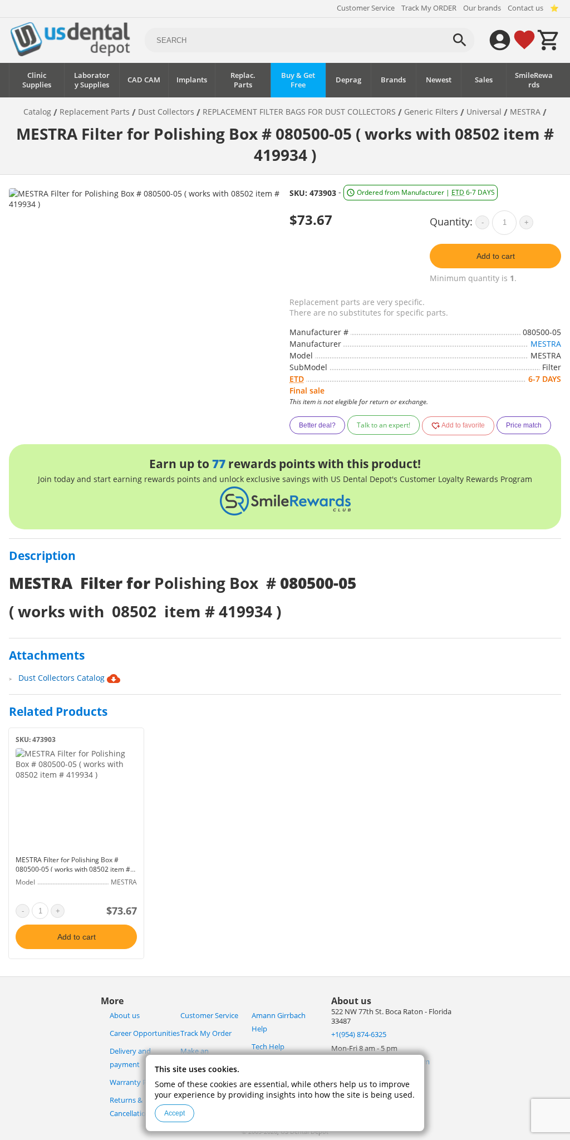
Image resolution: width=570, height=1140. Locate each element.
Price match (524, 425)
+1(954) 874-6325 (358, 1034)
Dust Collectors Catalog (62, 677)
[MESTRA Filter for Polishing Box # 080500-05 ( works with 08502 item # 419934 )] (76, 799)
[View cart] (549, 40)
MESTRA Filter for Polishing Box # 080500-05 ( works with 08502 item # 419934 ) (73, 869)
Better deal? (317, 425)
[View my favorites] (524, 40)
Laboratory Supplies (92, 80)
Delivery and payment (130, 1057)
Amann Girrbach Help (279, 1022)
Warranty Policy (136, 1082)
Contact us (525, 8)
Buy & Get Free (298, 80)
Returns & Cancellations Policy (142, 1106)
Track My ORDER (428, 8)
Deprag (348, 80)
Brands (393, 80)
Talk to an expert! (383, 425)
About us (125, 1015)
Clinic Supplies (36, 80)
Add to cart (495, 256)
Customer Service (366, 8)
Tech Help (268, 1046)
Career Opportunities (145, 1033)
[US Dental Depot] (70, 53)
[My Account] (500, 40)
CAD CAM (143, 80)
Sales (484, 80)
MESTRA (545, 343)
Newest (438, 80)
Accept (174, 1113)
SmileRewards (534, 80)
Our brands (482, 8)
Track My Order (206, 1033)
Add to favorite (462, 425)
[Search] (460, 40)
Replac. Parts (242, 80)
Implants (191, 80)
